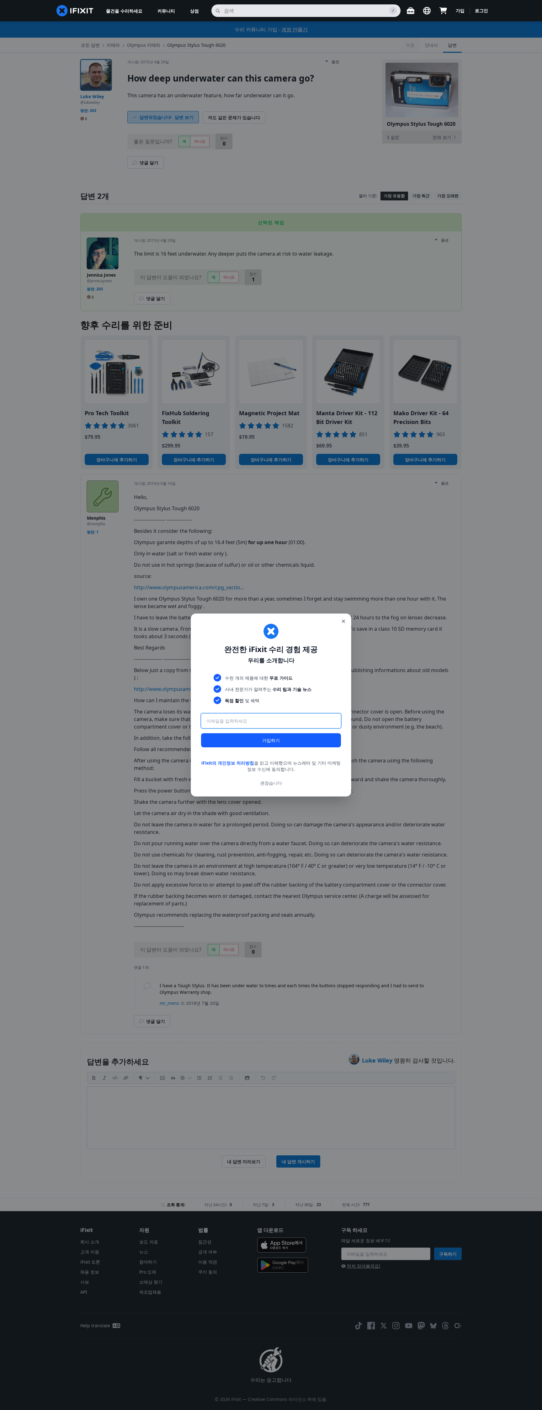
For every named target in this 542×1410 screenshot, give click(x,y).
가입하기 (271, 740)
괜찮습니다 (271, 783)
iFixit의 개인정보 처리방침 (227, 763)
